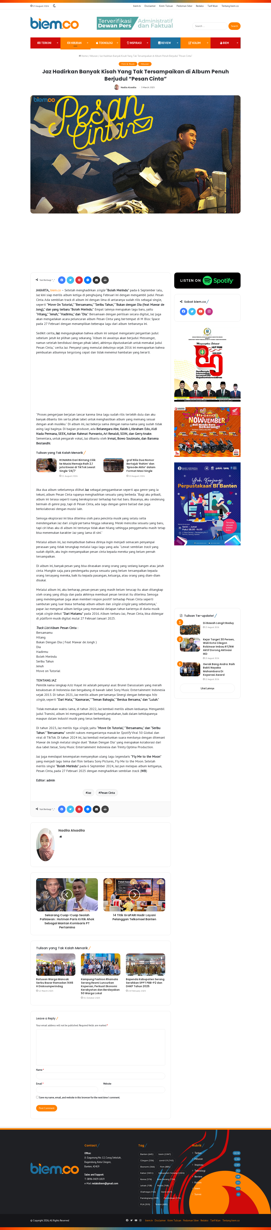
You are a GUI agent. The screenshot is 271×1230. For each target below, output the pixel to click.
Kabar (146, 1173)
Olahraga (148, 1191)
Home (84, 56)
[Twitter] (70, 280)
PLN (145, 1204)
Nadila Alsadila (128, 87)
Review (166, 43)
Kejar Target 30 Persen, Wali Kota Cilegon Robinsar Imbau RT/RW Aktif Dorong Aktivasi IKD (218, 647)
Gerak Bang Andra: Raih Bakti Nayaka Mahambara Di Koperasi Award (219, 669)
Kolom (196, 43)
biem (225, 43)
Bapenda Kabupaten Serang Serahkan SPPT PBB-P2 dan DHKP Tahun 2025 (145, 982)
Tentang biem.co (230, 6)
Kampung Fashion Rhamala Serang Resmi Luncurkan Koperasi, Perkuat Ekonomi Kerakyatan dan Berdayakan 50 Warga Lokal (100, 986)
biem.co (55, 290)
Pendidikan (172, 1198)
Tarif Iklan (212, 6)
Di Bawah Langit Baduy (218, 623)
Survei (197, 1194)
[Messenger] (87, 280)
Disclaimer (150, 6)
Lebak (146, 1185)
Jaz (89, 792)
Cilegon (147, 1160)
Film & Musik (128, 64)
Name (40, 1069)
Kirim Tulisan (166, 6)
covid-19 (166, 1160)
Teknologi (105, 43)
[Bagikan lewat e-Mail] (96, 280)
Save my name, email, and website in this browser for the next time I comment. (79, 1097)
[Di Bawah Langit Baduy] (190, 628)
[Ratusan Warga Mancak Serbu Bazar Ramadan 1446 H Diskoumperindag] (55, 964)
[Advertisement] (135, 245)
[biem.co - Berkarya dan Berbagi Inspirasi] (54, 23)
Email (40, 1083)
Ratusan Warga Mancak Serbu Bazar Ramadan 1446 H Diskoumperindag (54, 982)
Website (107, 1083)
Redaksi (200, 6)
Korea (146, 1179)
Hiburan (75, 43)
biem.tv (137, 6)
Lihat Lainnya (207, 688)
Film (165, 1166)
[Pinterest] (79, 280)
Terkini (46, 43)
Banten (146, 1154)
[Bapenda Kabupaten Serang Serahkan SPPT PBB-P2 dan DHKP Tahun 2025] (145, 964)
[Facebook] (61, 280)
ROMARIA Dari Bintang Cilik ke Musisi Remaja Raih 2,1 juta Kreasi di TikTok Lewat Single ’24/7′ (77, 465)
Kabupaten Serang (172, 1173)
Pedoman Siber (184, 6)
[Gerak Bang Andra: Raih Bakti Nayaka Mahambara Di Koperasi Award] (190, 669)
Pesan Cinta (107, 792)
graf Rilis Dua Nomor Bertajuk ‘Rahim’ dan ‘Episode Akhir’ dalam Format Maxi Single (140, 465)
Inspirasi (135, 43)
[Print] (105, 280)
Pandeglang (149, 1198)
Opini (166, 1191)
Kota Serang (166, 1179)
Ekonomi (147, 1166)
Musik (163, 1185)
